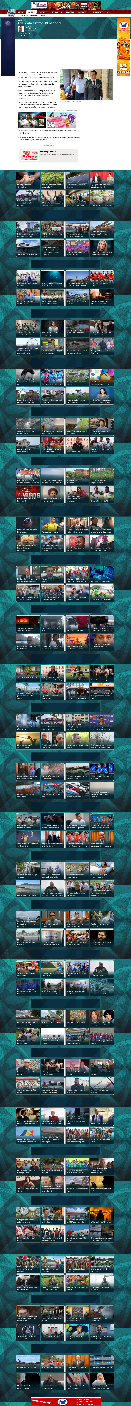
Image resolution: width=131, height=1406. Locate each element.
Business (56, 12)
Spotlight (97, 12)
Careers (82, 12)
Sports (43, 12)
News (31, 12)
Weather (35, 15)
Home (21, 12)
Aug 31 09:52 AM (24, 15)
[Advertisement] (65, 53)
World (70, 12)
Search (42, 15)
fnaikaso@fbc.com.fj (31, 30)
